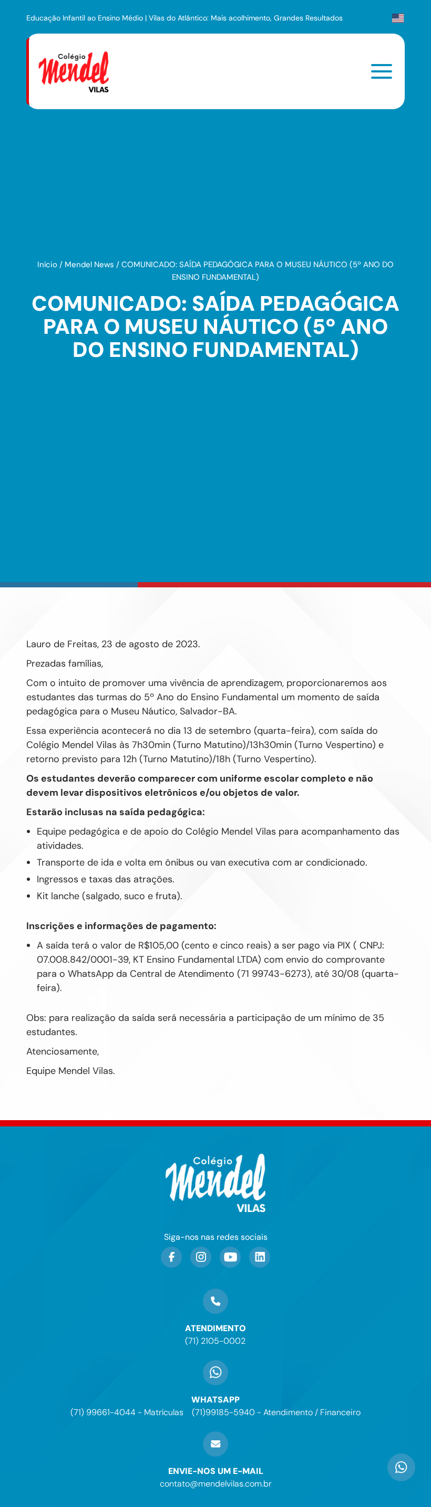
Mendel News (89, 264)
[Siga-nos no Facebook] (171, 1257)
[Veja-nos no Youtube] (230, 1257)
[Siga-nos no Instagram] (200, 1257)
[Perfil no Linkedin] (259, 1257)
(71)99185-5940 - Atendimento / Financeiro (276, 1412)
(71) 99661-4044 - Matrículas (126, 1412)
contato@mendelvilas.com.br (216, 1483)
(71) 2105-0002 (215, 1340)
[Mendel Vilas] (80, 71)
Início (47, 264)
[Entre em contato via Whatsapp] (401, 1477)
